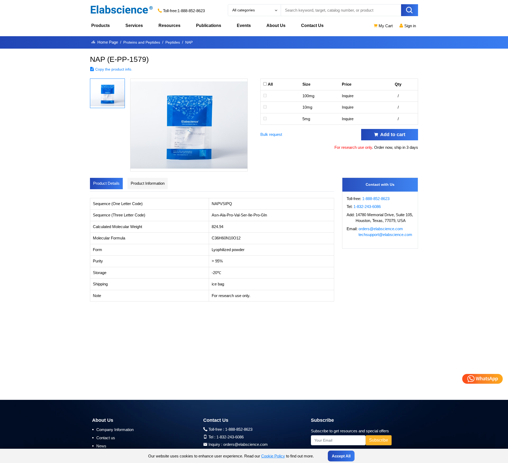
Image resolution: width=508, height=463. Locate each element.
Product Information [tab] (148, 183)
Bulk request (271, 134)
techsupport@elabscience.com (385, 234)
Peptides (172, 42)
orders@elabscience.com (381, 228)
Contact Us (312, 25)
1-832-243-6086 (367, 206)
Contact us (103, 437)
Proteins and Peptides (141, 42)
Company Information (113, 429)
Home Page (107, 42)
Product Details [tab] (106, 183)
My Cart (385, 26)
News (99, 445)
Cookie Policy (273, 456)
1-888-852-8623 (191, 10)
